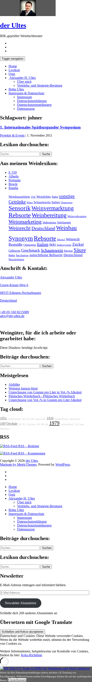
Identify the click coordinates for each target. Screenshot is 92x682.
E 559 (13, 172)
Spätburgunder (64, 245)
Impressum (24, 97)
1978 (20, 424)
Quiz (12, 74)
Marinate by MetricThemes (18, 464)
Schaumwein (42, 202)
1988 (42, 424)
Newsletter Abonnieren (20, 603)
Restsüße (15, 244)
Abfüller (14, 384)
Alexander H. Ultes (22, 78)
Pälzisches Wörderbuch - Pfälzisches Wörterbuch (42, 396)
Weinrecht (20, 228)
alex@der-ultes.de (12, 316)
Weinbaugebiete (19, 196)
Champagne (67, 202)
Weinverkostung (76, 216)
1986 (32, 419)
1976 (76, 424)
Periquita (15, 180)
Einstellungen (17, 680)
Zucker (78, 244)
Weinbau (66, 228)
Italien (56, 202)
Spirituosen (64, 222)
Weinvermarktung (52, 208)
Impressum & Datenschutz (26, 93)
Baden (55, 196)
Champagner (29, 244)
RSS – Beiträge (28, 446)
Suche (46, 154)
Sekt (52, 244)
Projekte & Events (12, 135)
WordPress (62, 464)
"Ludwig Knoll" (40, 419)
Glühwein (14, 250)
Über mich (24, 81)
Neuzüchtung (16, 259)
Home (13, 66)
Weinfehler (43, 196)
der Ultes (13, 25)
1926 (50, 418)
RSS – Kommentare (31, 453)
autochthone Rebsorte (46, 255)
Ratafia (13, 188)
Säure (80, 250)
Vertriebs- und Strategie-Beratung (39, 85)
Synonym (21, 238)
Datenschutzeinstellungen (34, 105)
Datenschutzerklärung (32, 101)
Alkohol (61, 239)
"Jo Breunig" (31, 424)
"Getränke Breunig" (61, 419)
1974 (28, 419)
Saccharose (22, 255)
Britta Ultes (16, 89)
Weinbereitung (49, 215)
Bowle (13, 184)
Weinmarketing (25, 221)
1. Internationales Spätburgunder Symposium (40, 127)
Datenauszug (26, 108)
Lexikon (14, 70)
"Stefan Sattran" (74, 419)
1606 (23, 419)
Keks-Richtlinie (31, 655)
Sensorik (20, 208)
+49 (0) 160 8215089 (14, 312)
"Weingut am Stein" (14, 419)
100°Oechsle (8, 423)
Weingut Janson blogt (23, 388)
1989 (46, 424)
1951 (3, 418)
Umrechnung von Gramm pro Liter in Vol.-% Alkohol (45, 392)
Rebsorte (20, 215)
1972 (24, 424)
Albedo (14, 176)
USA (33, 197)
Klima (30, 202)
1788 (38, 424)
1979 (54, 423)
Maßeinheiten (49, 222)
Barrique (68, 250)
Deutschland (43, 228)
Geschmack (30, 250)
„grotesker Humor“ (67, 424)
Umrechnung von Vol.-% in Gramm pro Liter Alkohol (45, 400)
